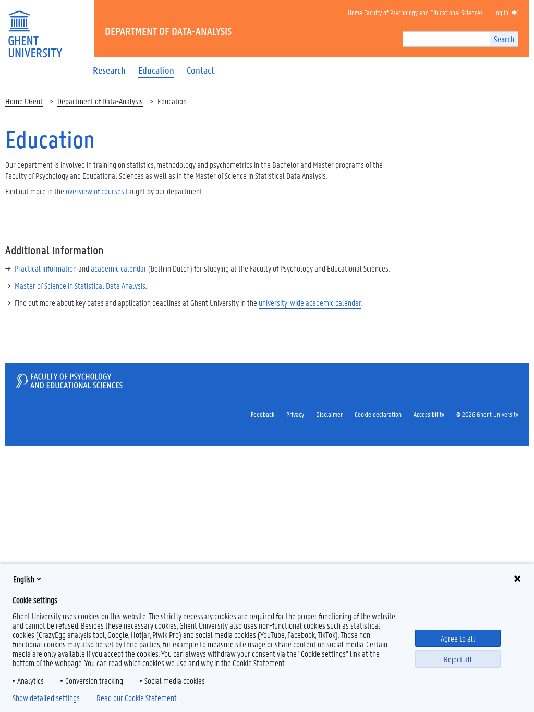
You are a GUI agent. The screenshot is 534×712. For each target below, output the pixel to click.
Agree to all (458, 638)
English (23, 578)
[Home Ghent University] (35, 27)
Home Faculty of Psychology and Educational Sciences (415, 12)
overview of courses (95, 191)
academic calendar (119, 268)
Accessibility (429, 414)
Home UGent (24, 100)
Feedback (262, 414)
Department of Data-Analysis (100, 100)
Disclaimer (329, 414)
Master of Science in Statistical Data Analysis (80, 285)
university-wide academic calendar (310, 302)
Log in (500, 12)
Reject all (458, 659)
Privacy (295, 414)
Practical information (46, 268)
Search (504, 38)
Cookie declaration (378, 414)
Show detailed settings (46, 698)
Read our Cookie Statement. (137, 698)
